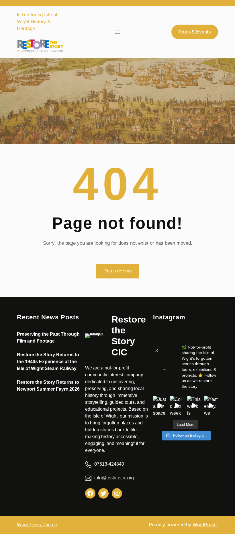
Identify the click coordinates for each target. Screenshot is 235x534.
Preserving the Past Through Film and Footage (48, 337)
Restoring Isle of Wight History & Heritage (37, 21)
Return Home (117, 271)
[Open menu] (117, 32)
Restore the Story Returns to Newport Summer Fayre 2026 (48, 385)
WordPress (205, 524)
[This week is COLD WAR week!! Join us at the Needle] (194, 405)
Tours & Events (194, 32)
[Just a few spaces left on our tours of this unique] (160, 405)
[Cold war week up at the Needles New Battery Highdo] (177, 405)
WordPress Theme (37, 524)
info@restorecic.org (114, 477)
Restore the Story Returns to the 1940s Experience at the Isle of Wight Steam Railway (48, 361)
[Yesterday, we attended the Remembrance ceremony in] (211, 405)
